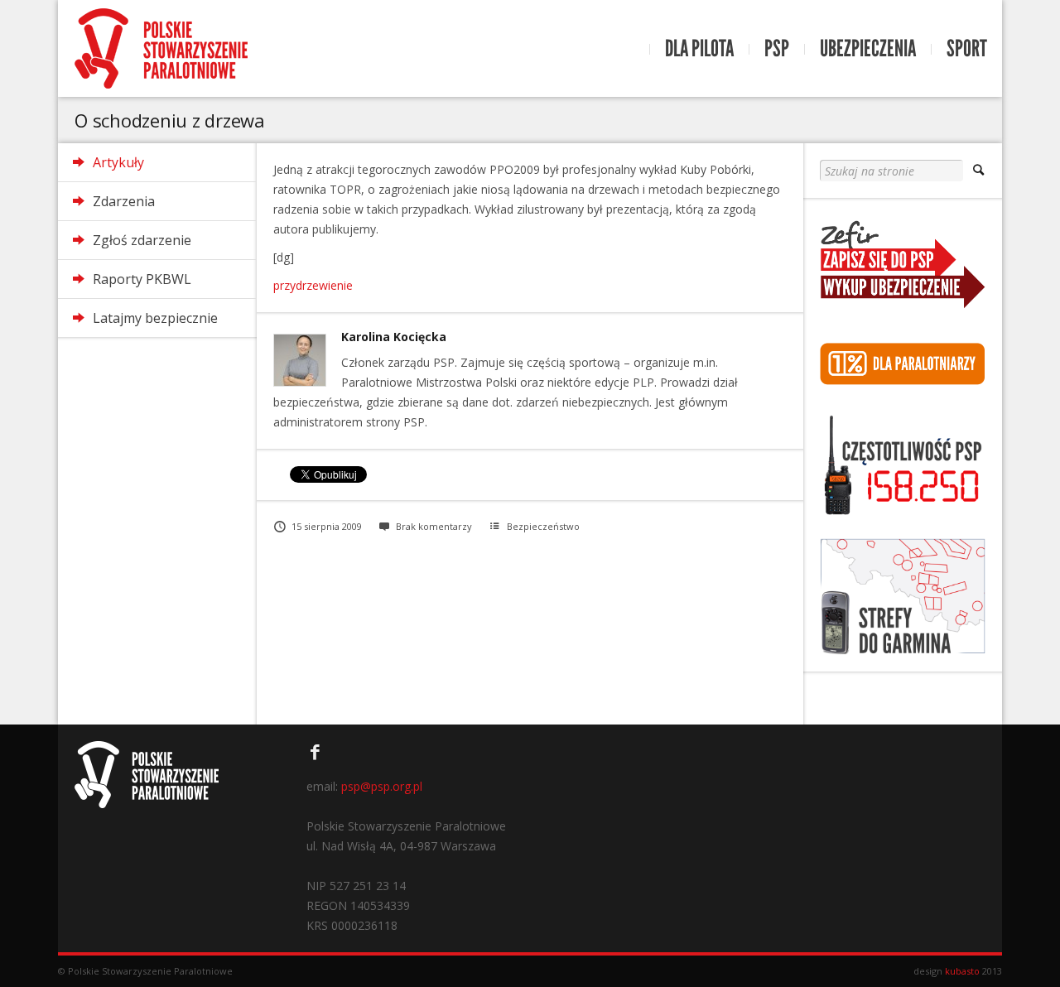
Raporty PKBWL (142, 279)
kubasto (962, 971)
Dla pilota (699, 49)
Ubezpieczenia (868, 49)
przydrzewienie (313, 285)
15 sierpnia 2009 (327, 526)
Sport (967, 49)
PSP (776, 49)
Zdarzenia (124, 201)
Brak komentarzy (434, 526)
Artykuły (118, 162)
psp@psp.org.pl (381, 786)
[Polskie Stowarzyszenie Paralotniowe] (161, 48)
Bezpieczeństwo (543, 526)
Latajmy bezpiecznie (155, 318)
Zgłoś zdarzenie (142, 240)
